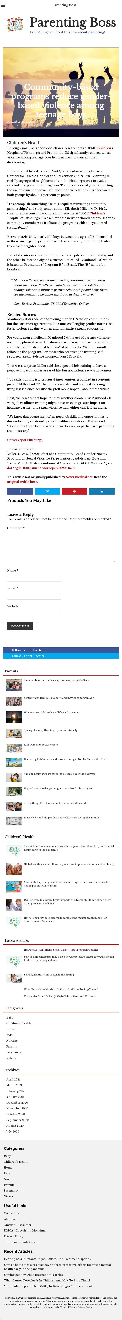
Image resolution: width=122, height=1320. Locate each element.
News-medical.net (79, 477)
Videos (11, 1058)
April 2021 (13, 1079)
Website (13, 606)
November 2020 (17, 1108)
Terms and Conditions (19, 1242)
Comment (16, 528)
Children (104, 148)
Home (10, 1029)
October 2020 (15, 1114)
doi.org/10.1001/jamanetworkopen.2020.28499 (41, 468)
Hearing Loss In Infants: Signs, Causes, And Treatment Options (47, 1259)
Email (12, 588)
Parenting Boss (64, 5)
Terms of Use (66, 1307)
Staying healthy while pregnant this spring (33, 1274)
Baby (9, 1017)
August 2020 (15, 1125)
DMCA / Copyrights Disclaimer (25, 1230)
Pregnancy (13, 1052)
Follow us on (29, 650)
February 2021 (16, 1091)
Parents (11, 1046)
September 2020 (17, 1120)
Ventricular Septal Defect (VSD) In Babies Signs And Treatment (48, 1286)
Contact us (11, 1213)
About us (10, 1219)
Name (12, 570)
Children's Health (24, 143)
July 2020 (12, 1131)
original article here (22, 482)
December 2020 (17, 1102)
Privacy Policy (13, 1236)
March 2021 (14, 1085)
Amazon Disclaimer (17, 1224)
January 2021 (15, 1096)
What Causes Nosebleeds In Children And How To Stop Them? (47, 1280)
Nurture (12, 1040)
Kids (9, 1035)
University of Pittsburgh (25, 440)
